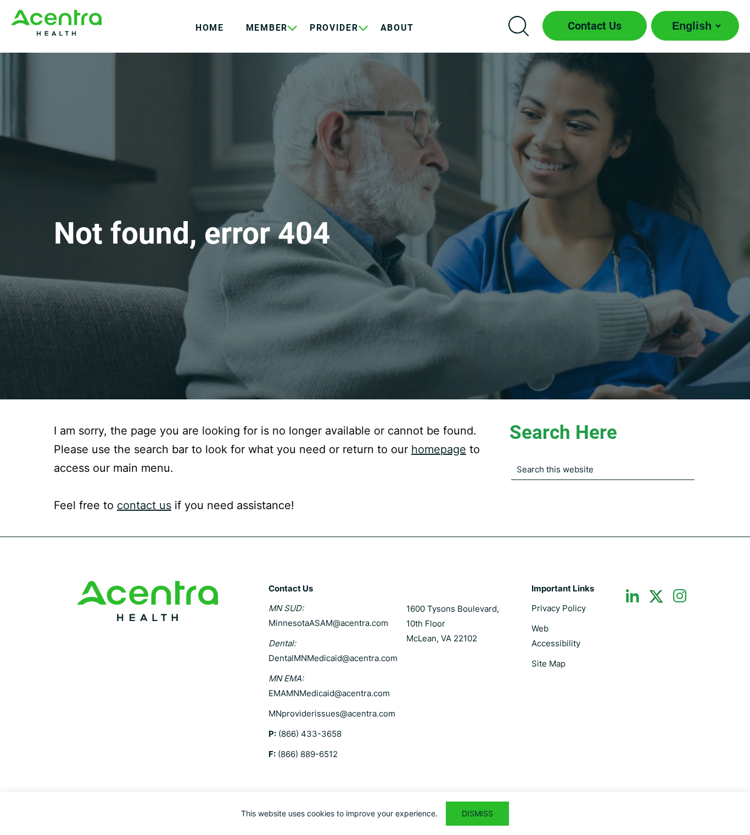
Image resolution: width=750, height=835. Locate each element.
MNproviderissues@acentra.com (331, 713)
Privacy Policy (558, 608)
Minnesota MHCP (56, 23)
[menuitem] (209, 36)
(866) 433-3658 (310, 734)
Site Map (548, 663)
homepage (438, 449)
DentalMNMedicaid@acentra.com (333, 658)
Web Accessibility (555, 635)
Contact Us (595, 25)
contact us (144, 505)
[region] (375, 813)
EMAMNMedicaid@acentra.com (329, 693)
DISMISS (477, 813)
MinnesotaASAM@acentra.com (328, 623)
